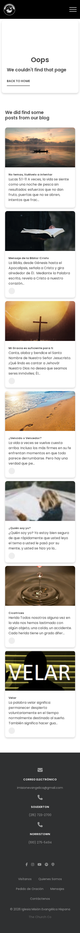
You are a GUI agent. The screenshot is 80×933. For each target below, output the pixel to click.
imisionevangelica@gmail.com (40, 788)
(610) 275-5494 (40, 842)
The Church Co (40, 917)
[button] (73, 9)
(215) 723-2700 (40, 815)
